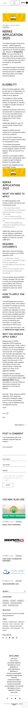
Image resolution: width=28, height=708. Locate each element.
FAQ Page (14, 677)
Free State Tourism (16, 603)
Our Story (14, 658)
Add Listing (14, 692)
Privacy (21, 703)
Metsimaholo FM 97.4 (14, 688)
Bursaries (18, 521)
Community (20, 600)
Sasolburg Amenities (14, 663)
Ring (3, 417)
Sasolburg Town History (14, 675)
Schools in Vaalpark (14, 684)
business (4, 621)
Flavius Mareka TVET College (14, 686)
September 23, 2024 (7, 521)
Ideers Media (14, 703)
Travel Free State (13, 605)
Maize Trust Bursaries (11, 525)
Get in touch (14, 661)
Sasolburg (5, 625)
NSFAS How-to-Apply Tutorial (14, 329)
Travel (4, 630)
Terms (14, 704)
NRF (18, 162)
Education (6, 27)
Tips (22, 628)
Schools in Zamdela (14, 679)
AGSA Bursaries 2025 (10, 584)
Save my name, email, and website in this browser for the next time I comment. (14, 478)
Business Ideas (13, 621)
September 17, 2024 (7, 25)
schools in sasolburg (16, 625)
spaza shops (5, 628)
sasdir (16, 25)
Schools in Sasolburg (14, 673)
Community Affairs (14, 690)
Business (13, 600)
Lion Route (17, 623)
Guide (4, 605)
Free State (5, 623)
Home (4, 407)
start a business (15, 628)
